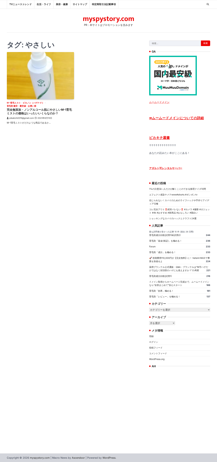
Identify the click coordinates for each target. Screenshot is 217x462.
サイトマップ (80, 4)
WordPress (108, 457)
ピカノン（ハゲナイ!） (33, 103)
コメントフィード (158, 353)
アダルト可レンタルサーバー (165, 168)
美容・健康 (62, 4)
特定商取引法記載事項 (104, 4)
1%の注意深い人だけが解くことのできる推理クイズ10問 (177, 188)
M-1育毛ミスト (14, 103)
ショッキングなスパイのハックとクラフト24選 (173, 218)
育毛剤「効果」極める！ (161, 290)
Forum (152, 246)
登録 (151, 336)
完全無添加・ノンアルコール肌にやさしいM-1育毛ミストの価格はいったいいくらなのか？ (39, 111)
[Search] (207, 4)
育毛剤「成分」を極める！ (162, 252)
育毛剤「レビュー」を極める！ (164, 296)
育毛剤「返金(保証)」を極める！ (165, 240)
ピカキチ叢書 (159, 138)
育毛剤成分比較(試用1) (160, 276)
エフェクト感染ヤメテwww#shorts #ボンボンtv (173, 194)
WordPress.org (157, 359)
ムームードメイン (159, 102)
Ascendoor (78, 457)
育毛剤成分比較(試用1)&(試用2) (165, 235)
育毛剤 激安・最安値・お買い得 (21, 106)
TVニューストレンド (20, 4)
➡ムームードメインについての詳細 (176, 118)
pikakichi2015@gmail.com (21, 118)
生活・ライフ (44, 4)
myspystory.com (108, 19)
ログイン (153, 342)
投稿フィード (156, 347)
